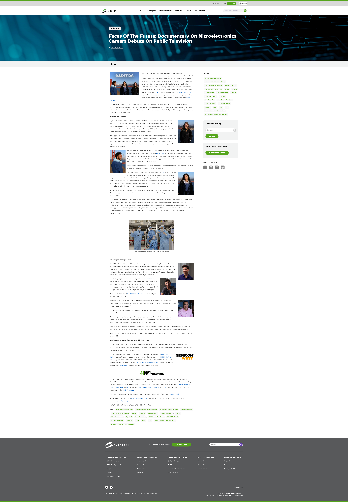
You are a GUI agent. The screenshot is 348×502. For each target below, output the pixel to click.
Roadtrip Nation (185, 92)
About (138, 11)
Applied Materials (184, 384)
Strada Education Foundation (148, 387)
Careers (109, 472)
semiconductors (186, 409)
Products (178, 11)
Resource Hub (200, 11)
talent (134, 413)
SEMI (165, 387)
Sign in (244, 3)
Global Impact (150, 11)
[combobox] (233, 11)
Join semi (231, 3)
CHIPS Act (171, 465)
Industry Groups (165, 11)
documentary (152, 413)
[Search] (245, 10)
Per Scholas (160, 153)
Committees (141, 469)
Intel (117, 387)
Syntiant (150, 264)
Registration (124, 365)
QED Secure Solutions (135, 294)
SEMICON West (172, 417)
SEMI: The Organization (114, 465)
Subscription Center (217, 153)
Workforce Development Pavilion (148, 362)
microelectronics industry (169, 409)
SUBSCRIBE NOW (181, 444)
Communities (141, 465)
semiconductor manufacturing (146, 409)
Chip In (177, 413)
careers (142, 413)
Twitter (111, 487)
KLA (121, 387)
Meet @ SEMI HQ (229, 469)
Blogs (113, 64)
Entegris (113, 387)
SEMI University (173, 472)
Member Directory (203, 465)
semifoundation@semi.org (119, 401)
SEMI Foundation (129, 390)
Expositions (228, 461)
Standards (200, 461)
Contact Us (215, 3)
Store (224, 3)
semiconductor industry (124, 409)
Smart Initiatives (142, 461)
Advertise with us (203, 469)
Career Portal (174, 394)
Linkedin (106, 487)
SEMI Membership (113, 461)
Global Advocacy (174, 461)
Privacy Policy (221, 496)
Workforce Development (140, 398)
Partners (140, 472)
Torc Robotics (147, 279)
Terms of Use (210, 496)
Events (188, 11)
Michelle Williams (117, 48)
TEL (163, 172)
